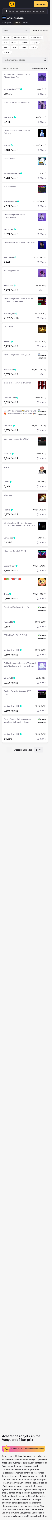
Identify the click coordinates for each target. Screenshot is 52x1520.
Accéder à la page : (23, 749)
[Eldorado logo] (12, 4)
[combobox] (16, 30)
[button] (7, 37)
